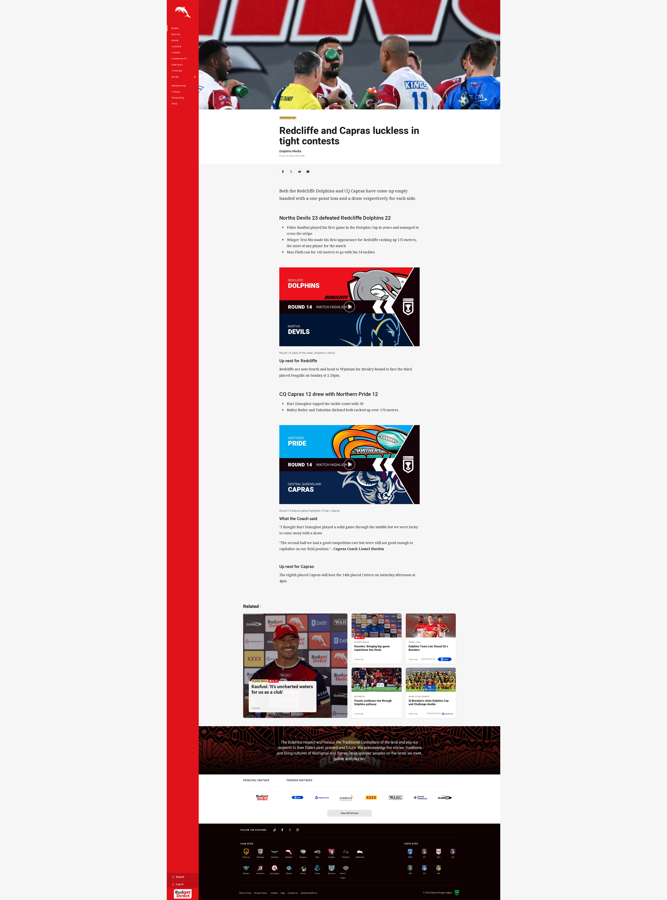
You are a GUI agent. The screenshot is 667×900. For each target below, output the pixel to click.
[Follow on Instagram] (297, 830)
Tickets (176, 91)
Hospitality (178, 97)
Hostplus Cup (287, 118)
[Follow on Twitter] (290, 830)
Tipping (177, 70)
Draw (175, 40)
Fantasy (177, 64)
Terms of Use (245, 892)
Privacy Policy (260, 892)
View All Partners (350, 813)
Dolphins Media (290, 151)
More (175, 77)
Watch (176, 34)
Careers (274, 892)
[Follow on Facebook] (282, 830)
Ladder (177, 46)
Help (283, 892)
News (175, 28)
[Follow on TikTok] (274, 830)
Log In (180, 884)
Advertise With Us (309, 892)
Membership (179, 85)
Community (180, 58)
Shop (174, 103)
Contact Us (293, 892)
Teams (176, 52)
